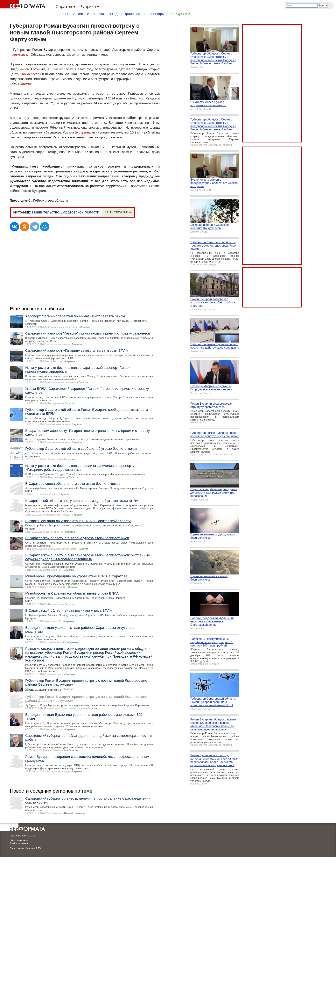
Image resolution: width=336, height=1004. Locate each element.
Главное (62, 14)
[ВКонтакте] (14, 226)
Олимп (24, 84)
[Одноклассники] (24, 226)
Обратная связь (19, 840)
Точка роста (30, 74)
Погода (114, 14)
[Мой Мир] (44, 226)
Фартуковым (19, 54)
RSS (38, 848)
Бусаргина (83, 132)
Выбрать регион (19, 843)
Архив (78, 14)
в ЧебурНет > (179, 14)
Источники (95, 14)
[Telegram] (34, 226)
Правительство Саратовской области (65, 212)
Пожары (157, 14)
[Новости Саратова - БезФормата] (23, 5)
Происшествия (135, 14)
